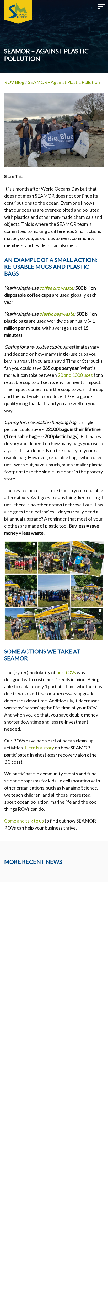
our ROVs (66, 672)
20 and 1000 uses (75, 375)
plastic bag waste (56, 314)
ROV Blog (14, 82)
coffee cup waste (56, 288)
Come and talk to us (24, 821)
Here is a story (39, 748)
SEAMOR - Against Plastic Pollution (64, 82)
